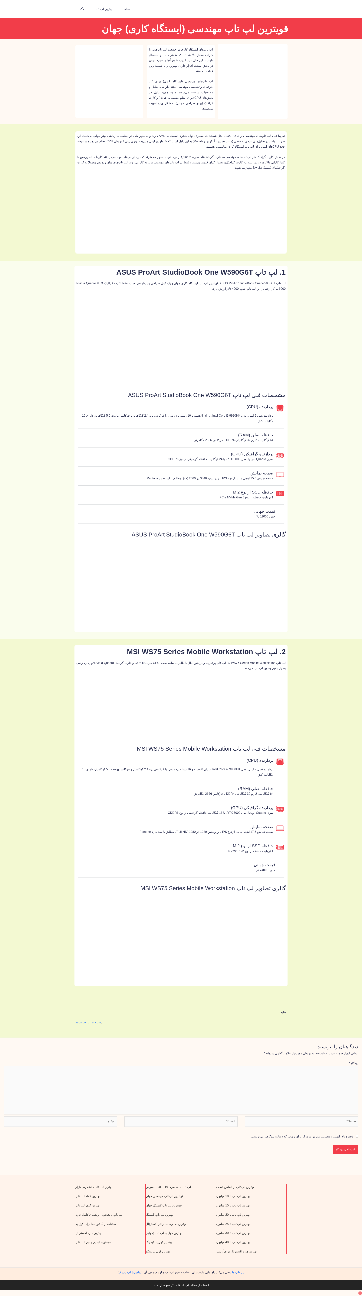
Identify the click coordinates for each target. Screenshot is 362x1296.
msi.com (95, 1022)
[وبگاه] (60, 1122)
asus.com (81, 1022)
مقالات (126, 9)
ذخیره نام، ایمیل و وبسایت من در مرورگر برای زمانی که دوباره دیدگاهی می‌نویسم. (302, 1136)
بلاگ (82, 9)
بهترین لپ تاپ (103, 9)
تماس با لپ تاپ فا (130, 1272)
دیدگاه (353, 1063)
